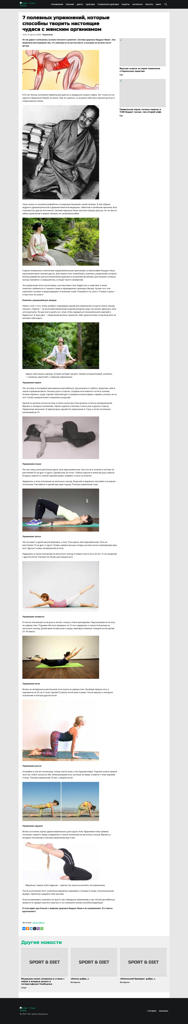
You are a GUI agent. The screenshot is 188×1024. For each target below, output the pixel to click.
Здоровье (90, 4)
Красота (149, 4)
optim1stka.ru (38, 922)
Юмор (158, 4)
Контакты (163, 1011)
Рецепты (126, 4)
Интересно (137, 4)
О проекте (151, 1011)
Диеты (80, 4)
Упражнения (57, 4)
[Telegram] (31, 928)
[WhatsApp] (41, 928)
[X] (34, 928)
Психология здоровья (108, 4)
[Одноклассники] (27, 928)
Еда (121, 75)
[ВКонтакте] (23, 928)
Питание (70, 4)
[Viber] (38, 928)
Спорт (24, 988)
